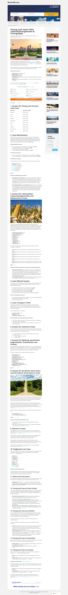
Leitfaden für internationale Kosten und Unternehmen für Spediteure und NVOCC (52, 86)
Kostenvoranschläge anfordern (51, 14)
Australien (25, 544)
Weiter (54, 149)
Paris (13, 169)
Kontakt (25, 591)
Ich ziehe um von (50, 140)
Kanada (16, 553)
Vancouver (14, 460)
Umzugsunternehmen (30, 82)
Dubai (13, 170)
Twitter (47, 591)
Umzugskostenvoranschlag (15, 84)
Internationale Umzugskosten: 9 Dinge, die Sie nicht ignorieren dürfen (52, 75)
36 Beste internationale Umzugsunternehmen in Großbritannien (51, 122)
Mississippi (34, 63)
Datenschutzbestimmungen (31, 591)
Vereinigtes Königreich (26, 561)
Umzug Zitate (31, 86)
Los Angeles (14, 165)
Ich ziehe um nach (50, 144)
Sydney (13, 168)
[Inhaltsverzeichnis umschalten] (19, 103)
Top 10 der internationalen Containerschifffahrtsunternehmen (52, 110)
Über (22, 591)
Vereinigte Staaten (33, 61)
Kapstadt (14, 465)
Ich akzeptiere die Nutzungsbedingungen (35, 97)
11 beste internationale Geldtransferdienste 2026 (51, 63)
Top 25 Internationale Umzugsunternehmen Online (52, 52)
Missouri (28, 63)
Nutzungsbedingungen (38, 591)
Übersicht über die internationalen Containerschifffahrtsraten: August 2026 (52, 40)
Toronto (13, 167)
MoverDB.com (13, 2)
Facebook (44, 591)
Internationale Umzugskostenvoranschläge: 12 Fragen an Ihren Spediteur (52, 98)
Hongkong (14, 466)
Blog (20, 591)
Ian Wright (38, 35)
